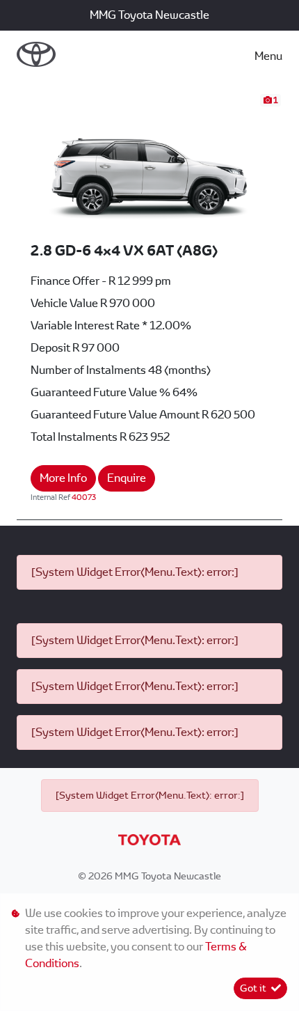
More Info (63, 478)
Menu (268, 56)
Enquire (126, 478)
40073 (84, 497)
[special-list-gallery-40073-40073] (149, 166)
